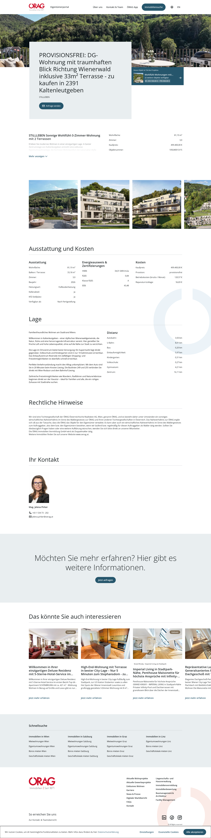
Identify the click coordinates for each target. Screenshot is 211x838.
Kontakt (130, 805)
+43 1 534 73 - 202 (40, 512)
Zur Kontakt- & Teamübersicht (43, 820)
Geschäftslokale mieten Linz (159, 751)
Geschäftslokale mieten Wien (42, 756)
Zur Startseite (37, 7)
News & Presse (133, 794)
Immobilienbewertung (166, 789)
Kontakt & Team (114, 7)
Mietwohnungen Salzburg (79, 741)
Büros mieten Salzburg (78, 751)
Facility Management (165, 800)
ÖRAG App (132, 7)
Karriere (130, 790)
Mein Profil (172, 7)
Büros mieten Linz (154, 746)
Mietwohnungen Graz (117, 741)
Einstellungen (147, 832)
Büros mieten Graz (115, 751)
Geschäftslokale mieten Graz (120, 756)
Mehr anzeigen (36, 156)
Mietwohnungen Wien (39, 741)
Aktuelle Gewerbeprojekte (139, 782)
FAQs (129, 802)
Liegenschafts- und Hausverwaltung (164, 780)
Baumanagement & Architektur (165, 794)
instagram (179, 817)
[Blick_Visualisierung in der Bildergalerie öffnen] (53, 204)
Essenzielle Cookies (168, 832)
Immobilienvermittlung (166, 785)
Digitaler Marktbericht (137, 798)
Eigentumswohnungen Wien (42, 746)
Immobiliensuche (154, 7)
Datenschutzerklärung (108, 832)
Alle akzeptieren (194, 832)
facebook (171, 817)
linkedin (164, 817)
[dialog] (105, 832)
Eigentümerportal (59, 6)
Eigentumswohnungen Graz (120, 746)
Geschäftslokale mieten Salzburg (83, 756)
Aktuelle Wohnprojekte (137, 778)
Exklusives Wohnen (135, 786)
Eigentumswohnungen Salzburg (82, 746)
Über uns (97, 7)
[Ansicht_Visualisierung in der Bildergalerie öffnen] (105, 204)
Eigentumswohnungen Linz (158, 741)
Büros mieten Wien (37, 751)
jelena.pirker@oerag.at (42, 516)
